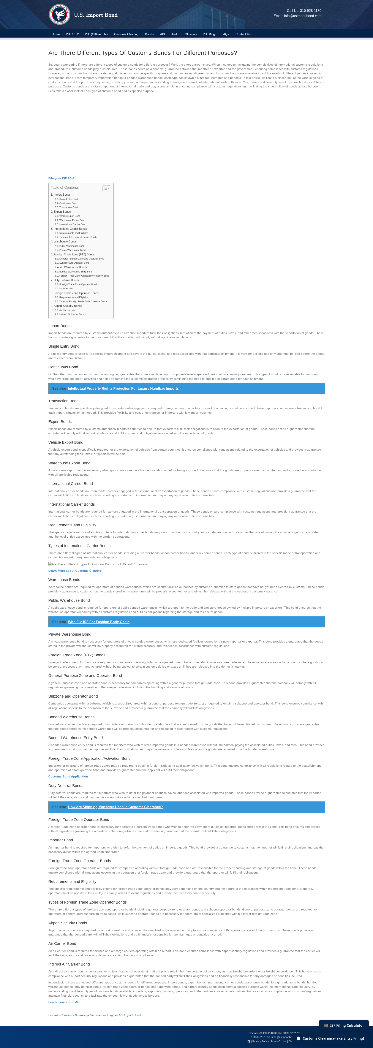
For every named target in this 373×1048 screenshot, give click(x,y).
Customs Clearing (126, 34)
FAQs (225, 34)
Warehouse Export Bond (72, 220)
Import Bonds (62, 194)
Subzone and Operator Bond (74, 262)
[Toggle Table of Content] (104, 188)
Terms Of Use (278, 1041)
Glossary (191, 34)
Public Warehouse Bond (71, 246)
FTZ (81, 662)
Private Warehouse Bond (72, 250)
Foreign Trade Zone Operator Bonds (76, 293)
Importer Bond (66, 288)
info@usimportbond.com (302, 16)
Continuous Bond (68, 203)
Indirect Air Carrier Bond (71, 314)
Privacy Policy (260, 1041)
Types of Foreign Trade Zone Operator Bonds (83, 301)
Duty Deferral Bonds (66, 280)
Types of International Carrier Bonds (78, 237)
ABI (162, 34)
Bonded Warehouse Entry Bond (75, 271)
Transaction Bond (68, 207)
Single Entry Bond (68, 199)
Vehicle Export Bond (69, 216)
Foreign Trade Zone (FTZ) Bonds (74, 254)
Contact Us (243, 34)
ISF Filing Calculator (344, 1025)
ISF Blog (209, 34)
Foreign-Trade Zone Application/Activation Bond (84, 275)
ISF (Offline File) (96, 34)
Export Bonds (62, 211)
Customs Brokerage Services (82, 1015)
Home (56, 34)
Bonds (149, 34)
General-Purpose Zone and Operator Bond (81, 258)
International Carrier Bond (72, 224)
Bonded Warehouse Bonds (70, 267)
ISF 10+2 (72, 34)
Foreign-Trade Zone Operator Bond (78, 284)
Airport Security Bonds (68, 305)
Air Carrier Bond (67, 310)
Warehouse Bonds (65, 241)
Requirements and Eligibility (73, 233)
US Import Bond (130, 1015)
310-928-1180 (310, 11)
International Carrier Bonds (70, 228)
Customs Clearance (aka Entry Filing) (330, 1038)
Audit (174, 34)
